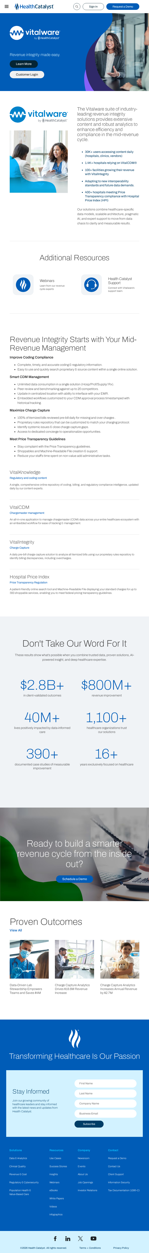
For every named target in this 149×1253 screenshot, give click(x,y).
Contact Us (114, 1166)
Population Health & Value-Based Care (20, 1192)
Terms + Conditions (90, 1248)
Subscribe (89, 1124)
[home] (39, 7)
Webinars (54, 1182)
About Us (83, 1174)
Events (81, 1166)
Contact (113, 1150)
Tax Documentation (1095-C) (124, 1190)
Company (84, 1150)
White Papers (56, 1198)
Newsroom (83, 1158)
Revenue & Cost (18, 1174)
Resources (56, 1150)
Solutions (15, 1150)
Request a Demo (123, 6)
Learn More (24, 64)
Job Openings (85, 1182)
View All (16, 930)
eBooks (53, 1190)
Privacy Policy (121, 1248)
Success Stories (58, 1166)
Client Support (116, 1174)
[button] (6, 6)
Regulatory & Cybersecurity (24, 1182)
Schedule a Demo (74, 879)
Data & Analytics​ (18, 1158)
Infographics (55, 1214)
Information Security (119, 1182)
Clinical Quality (17, 1166)
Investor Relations (87, 1190)
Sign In (93, 6)
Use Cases (55, 1158)
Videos (53, 1206)
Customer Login (27, 74)
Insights (53, 1174)
